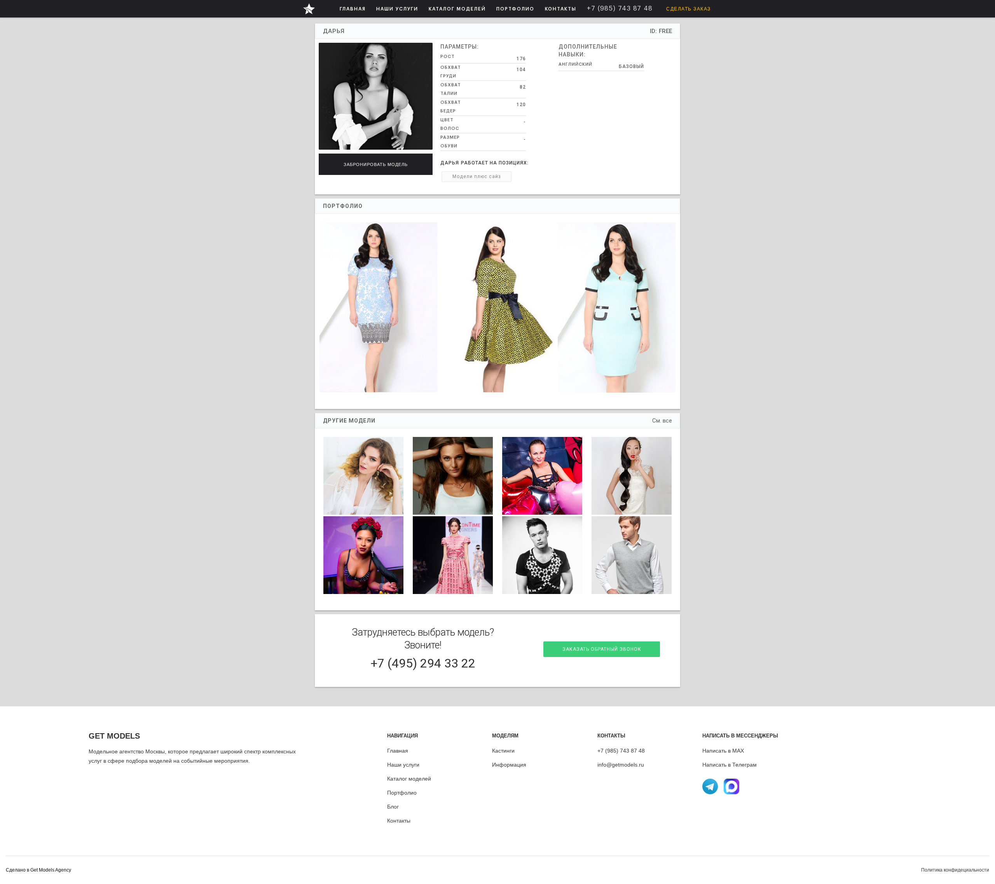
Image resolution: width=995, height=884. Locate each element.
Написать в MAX (723, 751)
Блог (393, 807)
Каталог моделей (409, 779)
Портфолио (402, 793)
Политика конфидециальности (955, 870)
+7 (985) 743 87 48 (621, 751)
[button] (397, 8)
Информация (509, 765)
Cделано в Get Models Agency (38, 870)
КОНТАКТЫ (560, 9)
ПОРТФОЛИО (515, 9)
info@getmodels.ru (620, 765)
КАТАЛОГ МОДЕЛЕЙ (457, 9)
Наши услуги (403, 765)
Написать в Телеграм (729, 765)
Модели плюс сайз (476, 176)
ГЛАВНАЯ (353, 9)
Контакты (398, 821)
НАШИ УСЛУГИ (397, 9)
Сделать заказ (688, 9)
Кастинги (503, 751)
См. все (662, 420)
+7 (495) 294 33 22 (422, 663)
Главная (397, 751)
